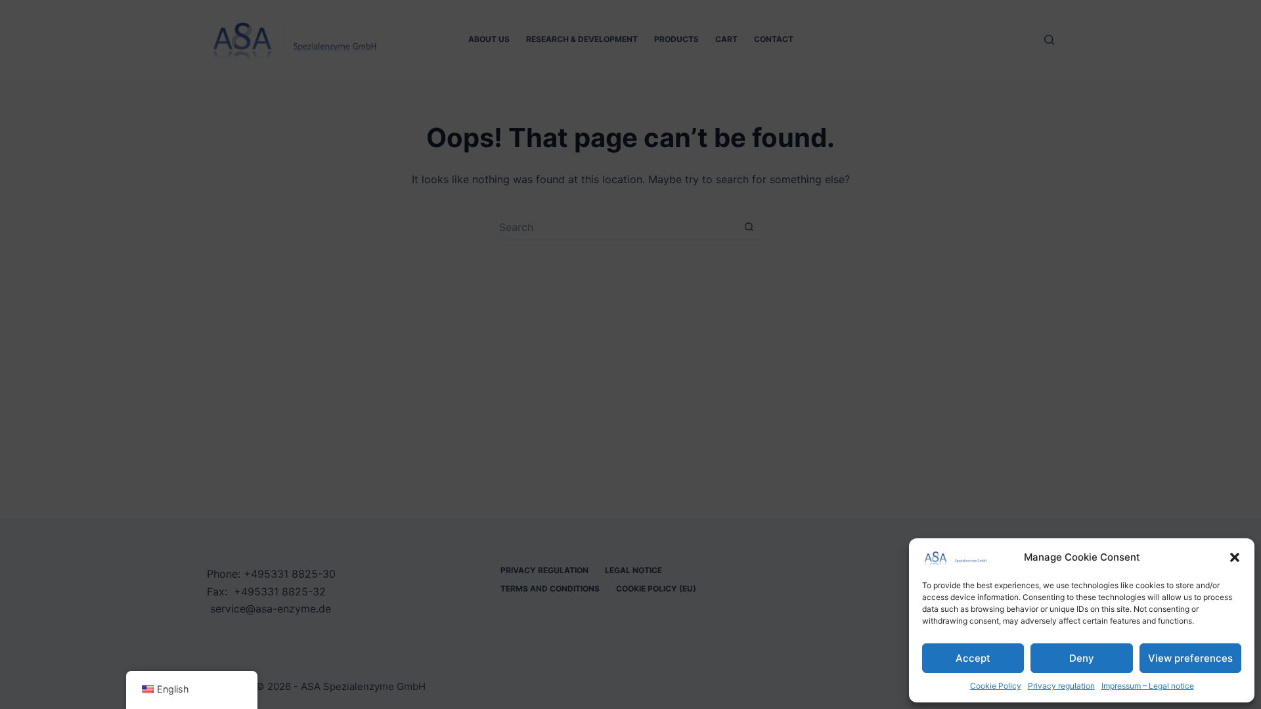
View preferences (1190, 658)
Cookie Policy (995, 686)
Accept (973, 658)
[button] (1234, 557)
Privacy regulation (1061, 686)
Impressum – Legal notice (1147, 686)
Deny (1081, 658)
